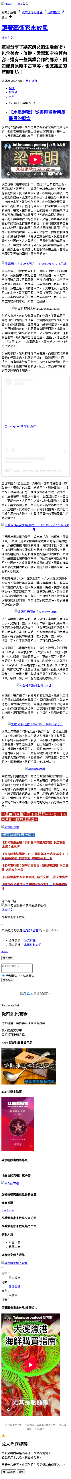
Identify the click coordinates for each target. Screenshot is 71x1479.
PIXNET (17, 1425)
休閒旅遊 (31, 81)
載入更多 (7, 958)
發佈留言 (7, 980)
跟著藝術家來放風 (24, 28)
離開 (21, 1472)
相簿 (12, 88)
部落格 (13, 92)
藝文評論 (30, 940)
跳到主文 (7, 37)
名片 (12, 96)
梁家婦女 (7, 909)
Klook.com (7, 1210)
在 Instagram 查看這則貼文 (20, 426)
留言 (36, 930)
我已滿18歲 (9, 1472)
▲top (4, 951)
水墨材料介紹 (33, 944)
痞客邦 (27, 930)
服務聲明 (39, 1429)
